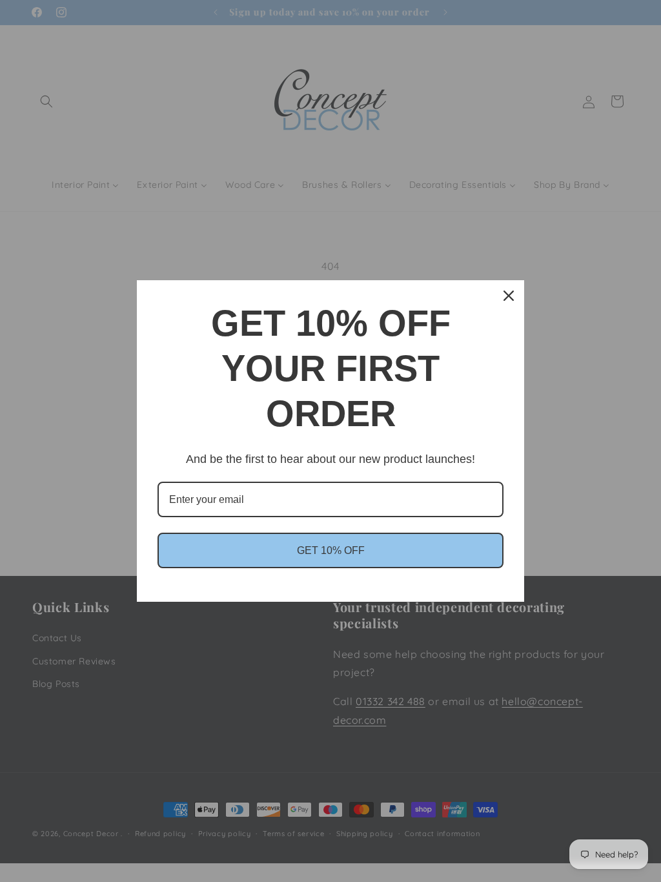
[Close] (508, 295)
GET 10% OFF (331, 550)
